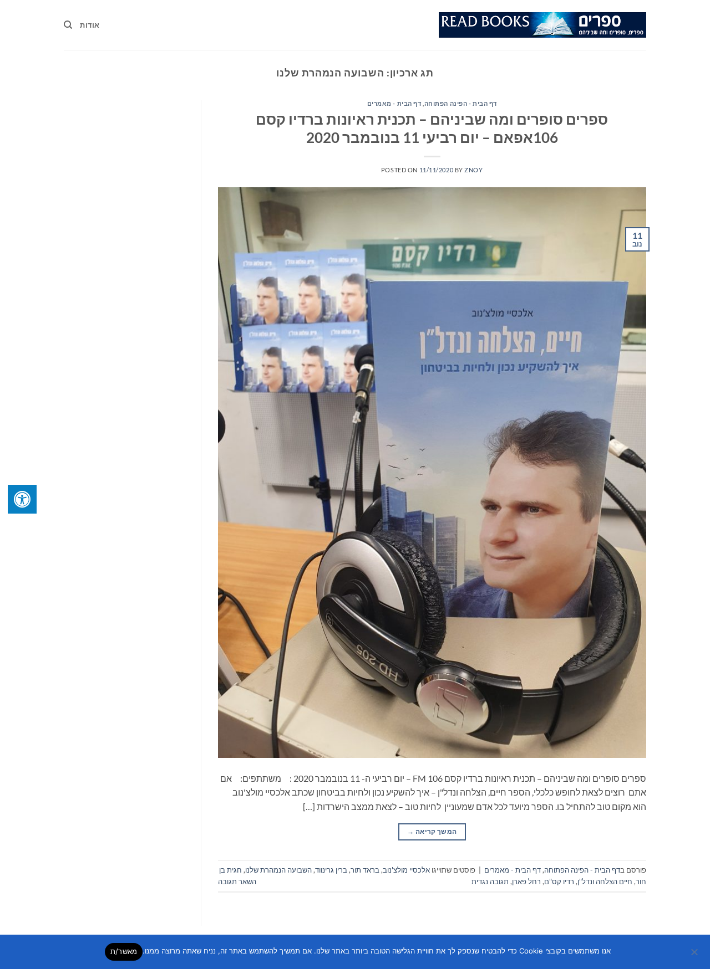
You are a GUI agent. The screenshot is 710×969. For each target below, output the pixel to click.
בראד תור (365, 869)
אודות (89, 24)
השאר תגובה (237, 881)
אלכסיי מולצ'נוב (406, 869)
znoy (473, 169)
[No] (695, 955)
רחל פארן (526, 881)
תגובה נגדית (490, 881)
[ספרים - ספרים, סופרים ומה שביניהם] (542, 25)
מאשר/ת (124, 951)
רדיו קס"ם (559, 881)
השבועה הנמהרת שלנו (278, 869)
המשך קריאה (432, 831)
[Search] (68, 24)
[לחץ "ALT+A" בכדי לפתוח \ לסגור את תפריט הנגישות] (22, 499)
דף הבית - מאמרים (394, 103)
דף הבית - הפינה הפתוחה (460, 103)
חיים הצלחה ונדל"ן (604, 881)
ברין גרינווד (331, 869)
